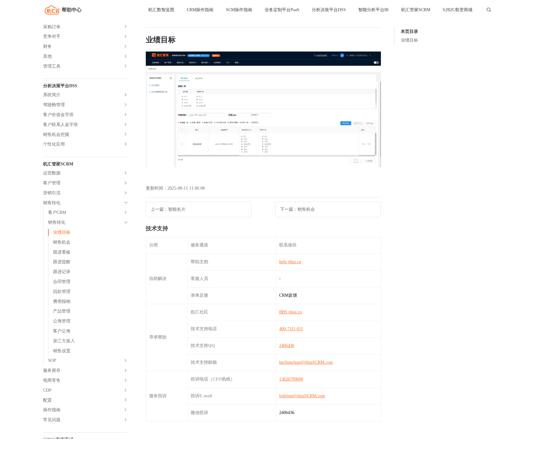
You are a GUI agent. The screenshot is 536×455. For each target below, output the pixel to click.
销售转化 (51, 202)
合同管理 (61, 281)
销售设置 (61, 351)
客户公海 (61, 331)
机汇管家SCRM (415, 9)
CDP (47, 390)
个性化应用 (54, 144)
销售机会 (61, 242)
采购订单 (51, 27)
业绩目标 (61, 232)
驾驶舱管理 (54, 104)
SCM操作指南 (239, 9)
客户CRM (57, 212)
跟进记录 (61, 271)
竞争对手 (51, 36)
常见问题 (51, 419)
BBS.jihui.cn (290, 312)
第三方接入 (64, 341)
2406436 (286, 345)
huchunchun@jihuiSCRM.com (306, 362)
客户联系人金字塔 (60, 124)
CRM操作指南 (200, 9)
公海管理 (61, 321)
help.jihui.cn (290, 261)
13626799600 (291, 379)
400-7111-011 (291, 329)
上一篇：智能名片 (168, 209)
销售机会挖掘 (56, 134)
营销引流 (51, 193)
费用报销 (61, 301)
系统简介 (51, 94)
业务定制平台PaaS (282, 9)
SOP (52, 360)
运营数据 (51, 173)
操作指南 (51, 410)
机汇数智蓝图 (161, 9)
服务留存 (51, 370)
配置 (47, 400)
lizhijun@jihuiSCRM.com (302, 396)
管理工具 (51, 66)
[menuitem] (161, 10)
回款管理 (61, 291)
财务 (47, 46)
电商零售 (51, 380)
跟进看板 (61, 252)
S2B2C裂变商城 (457, 9)
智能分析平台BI (373, 9)
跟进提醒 (61, 261)
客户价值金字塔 (58, 114)
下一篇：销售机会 (297, 209)
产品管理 (61, 311)
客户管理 (51, 183)
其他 (47, 56)
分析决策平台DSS (329, 9)
